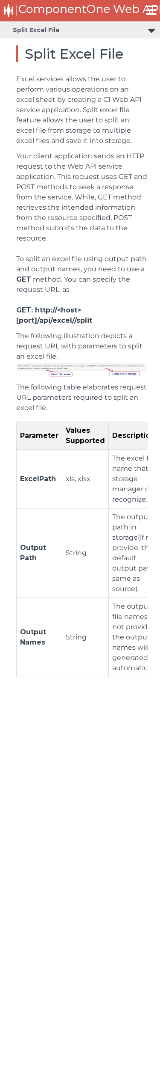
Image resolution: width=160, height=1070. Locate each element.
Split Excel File (36, 30)
